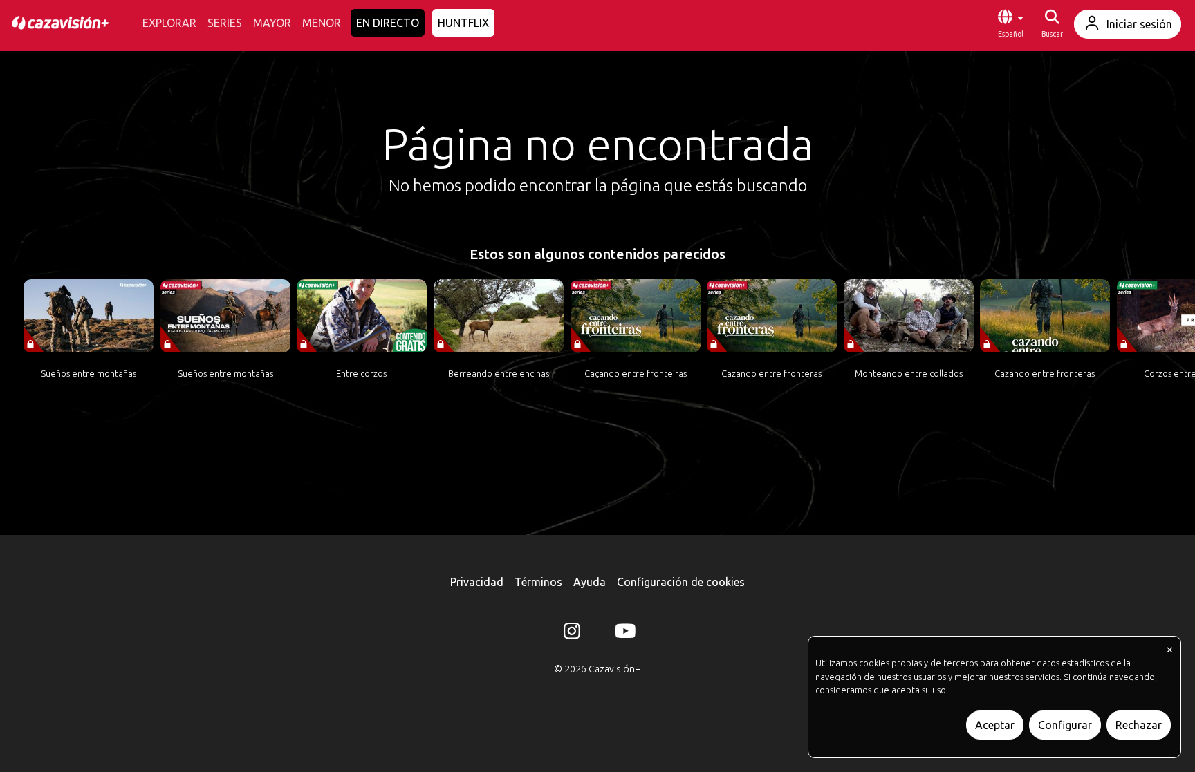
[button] (1010, 24)
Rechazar (1138, 725)
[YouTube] (623, 634)
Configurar (1065, 725)
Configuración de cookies (681, 582)
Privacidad (476, 582)
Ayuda (589, 582)
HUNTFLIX (463, 23)
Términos (538, 582)
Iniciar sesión (1139, 24)
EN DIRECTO (387, 23)
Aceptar (995, 725)
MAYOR (272, 23)
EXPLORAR (169, 23)
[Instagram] (572, 634)
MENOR (321, 23)
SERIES (224, 23)
